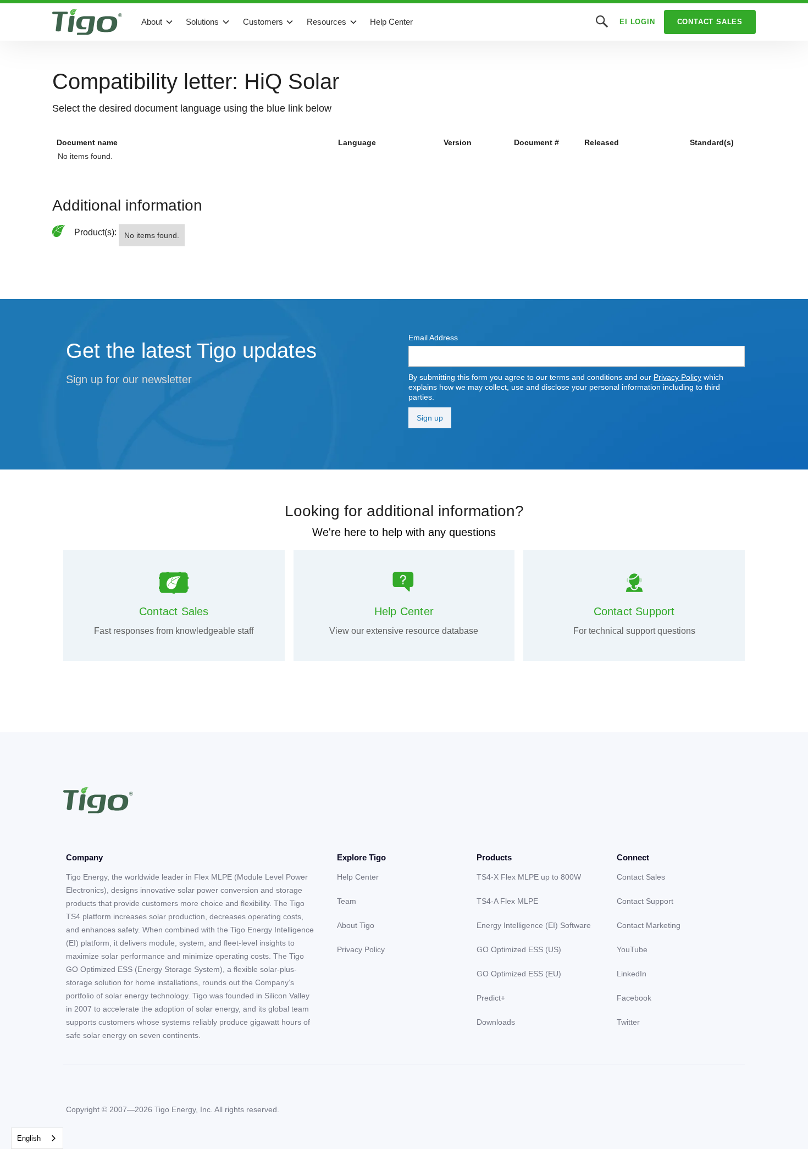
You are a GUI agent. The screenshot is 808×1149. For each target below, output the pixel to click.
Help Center (391, 21)
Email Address (433, 337)
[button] (157, 22)
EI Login (637, 22)
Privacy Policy (677, 377)
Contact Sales (710, 22)
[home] (87, 22)
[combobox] (37, 1138)
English (29, 1138)
